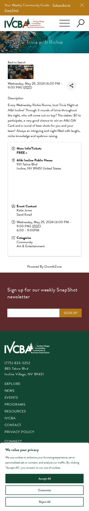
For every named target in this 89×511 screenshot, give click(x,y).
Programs (15, 405)
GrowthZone (53, 266)
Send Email (24, 214)
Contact (13, 425)
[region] (44, 477)
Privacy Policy (19, 432)
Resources (15, 411)
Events (11, 398)
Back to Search (16, 62)
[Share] (71, 85)
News (10, 391)
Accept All (44, 478)
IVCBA (10, 418)
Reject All (44, 502)
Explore (13, 384)
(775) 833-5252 (17, 363)
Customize (44, 490)
